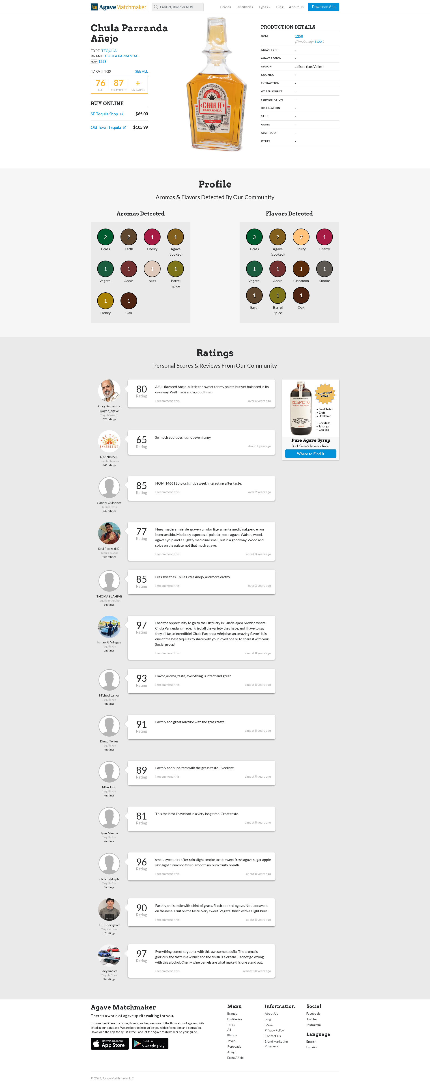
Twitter (311, 1019)
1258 (102, 61)
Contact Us (273, 1036)
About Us (296, 7)
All (229, 1029)
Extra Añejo (235, 1057)
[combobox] (178, 7)
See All (141, 71)
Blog (280, 7)
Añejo (231, 1052)
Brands (225, 7)
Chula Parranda (121, 56)
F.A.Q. (269, 1025)
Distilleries (244, 7)
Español (311, 1047)
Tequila (109, 50)
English (311, 1041)
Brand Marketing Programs (276, 1044)
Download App (323, 7)
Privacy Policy (274, 1030)
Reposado (234, 1046)
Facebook (313, 1013)
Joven (231, 1041)
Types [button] (263, 7)
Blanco (232, 1035)
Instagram (313, 1025)
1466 (318, 41)
